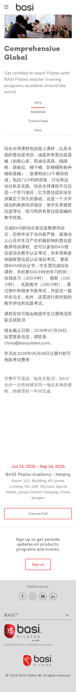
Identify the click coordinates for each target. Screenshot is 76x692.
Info (38, 103)
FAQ (38, 130)
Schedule (38, 112)
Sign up (38, 564)
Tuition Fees (38, 121)
